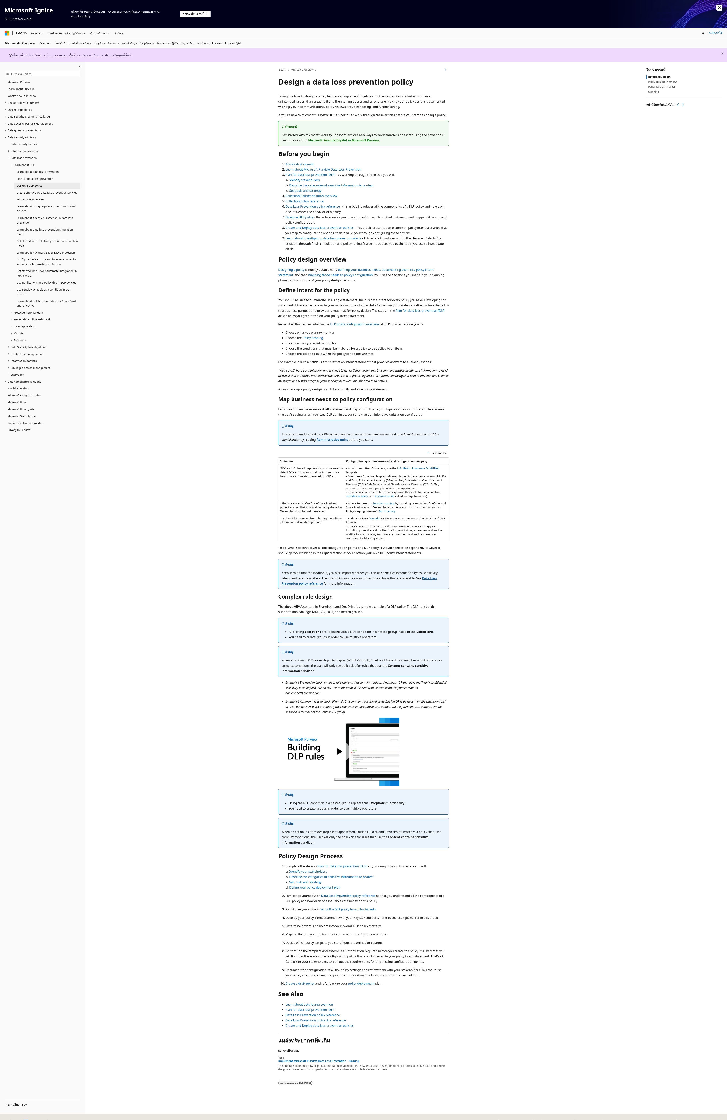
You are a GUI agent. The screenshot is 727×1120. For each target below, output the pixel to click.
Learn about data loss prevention (309, 1004)
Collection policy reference (304, 201)
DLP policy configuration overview (354, 324)
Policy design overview (662, 81)
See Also (653, 91)
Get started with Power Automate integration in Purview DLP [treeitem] (47, 273)
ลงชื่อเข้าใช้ (715, 33)
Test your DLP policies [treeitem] (30, 199)
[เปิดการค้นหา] (703, 33)
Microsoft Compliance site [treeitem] (24, 395)
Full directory (387, 511)
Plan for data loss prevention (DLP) (310, 175)
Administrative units (299, 164)
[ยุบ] (80, 66)
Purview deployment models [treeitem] (26, 423)
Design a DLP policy (299, 217)
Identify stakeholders (304, 180)
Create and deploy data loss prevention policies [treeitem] (47, 192)
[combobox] (42, 74)
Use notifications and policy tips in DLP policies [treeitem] (46, 282)
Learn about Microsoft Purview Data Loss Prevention (323, 169)
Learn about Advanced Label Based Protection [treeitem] (46, 252)
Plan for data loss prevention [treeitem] (35, 179)
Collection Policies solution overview (311, 196)
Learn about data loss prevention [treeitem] (38, 172)
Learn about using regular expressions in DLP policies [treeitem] (46, 209)
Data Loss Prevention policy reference (312, 206)
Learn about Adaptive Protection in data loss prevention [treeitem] (45, 220)
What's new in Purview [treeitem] (22, 96)
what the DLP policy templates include (348, 909)
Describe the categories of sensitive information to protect (331, 185)
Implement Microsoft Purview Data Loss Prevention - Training (318, 1061)
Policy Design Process (662, 86)
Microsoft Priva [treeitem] (17, 402)
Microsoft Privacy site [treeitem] (21, 409)
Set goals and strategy (305, 190)
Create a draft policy (299, 983)
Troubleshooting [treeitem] (18, 388)
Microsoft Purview (302, 69)
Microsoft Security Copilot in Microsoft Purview (343, 140)
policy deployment (361, 983)
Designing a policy (291, 270)
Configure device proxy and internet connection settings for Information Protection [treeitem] (47, 262)
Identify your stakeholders (308, 871)
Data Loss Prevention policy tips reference (315, 1020)
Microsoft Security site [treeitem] (22, 416)
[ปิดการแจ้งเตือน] (719, 8)
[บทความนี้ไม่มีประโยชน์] (682, 104)
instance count (384, 496)
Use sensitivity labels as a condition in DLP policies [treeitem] (43, 292)
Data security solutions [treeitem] (25, 144)
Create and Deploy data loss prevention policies (319, 228)
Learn (282, 69)
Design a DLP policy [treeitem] (29, 185)
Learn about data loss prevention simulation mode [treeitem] (45, 232)
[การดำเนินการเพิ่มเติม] (445, 70)
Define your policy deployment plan (314, 887)
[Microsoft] (7, 33)
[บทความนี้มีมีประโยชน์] (678, 104)
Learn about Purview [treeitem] (21, 89)
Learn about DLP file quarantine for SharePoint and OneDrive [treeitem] (46, 303)
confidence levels (357, 496)
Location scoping (383, 503)
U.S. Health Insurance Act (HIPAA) (418, 468)
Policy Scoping (313, 338)
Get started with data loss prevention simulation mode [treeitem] (47, 243)
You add (374, 518)
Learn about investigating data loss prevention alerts (323, 238)
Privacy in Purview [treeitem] (19, 430)
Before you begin (659, 77)
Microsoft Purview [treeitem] (19, 82)
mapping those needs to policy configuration (340, 275)
